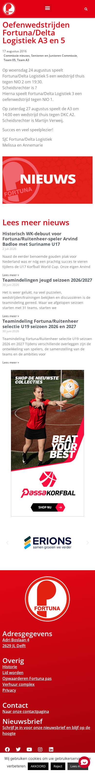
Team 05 (10, 60)
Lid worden (12, 672)
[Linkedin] (51, 749)
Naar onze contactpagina (25, 711)
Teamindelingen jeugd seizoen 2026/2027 (47, 280)
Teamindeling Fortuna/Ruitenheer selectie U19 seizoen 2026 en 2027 (40, 323)
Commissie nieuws (17, 56)
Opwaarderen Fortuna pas (27, 678)
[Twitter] (18, 749)
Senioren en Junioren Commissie (54, 56)
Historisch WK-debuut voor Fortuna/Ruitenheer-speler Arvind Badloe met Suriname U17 (39, 239)
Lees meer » (10, 275)
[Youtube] (29, 749)
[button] (48, 8)
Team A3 (23, 60)
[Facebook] (7, 749)
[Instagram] (40, 749)
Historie (9, 666)
